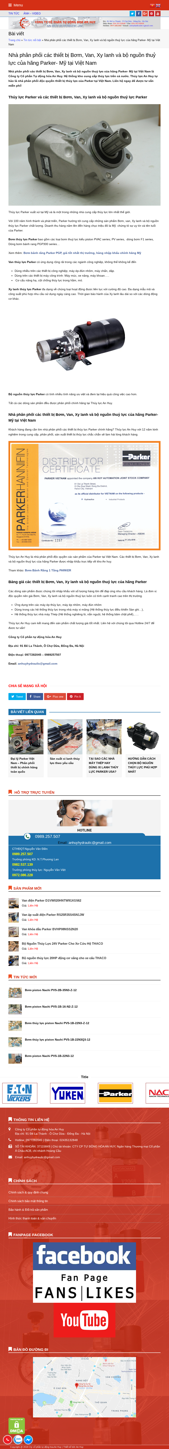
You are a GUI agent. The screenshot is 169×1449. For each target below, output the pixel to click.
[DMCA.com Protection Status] (16, 1433)
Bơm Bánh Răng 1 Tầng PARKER (48, 570)
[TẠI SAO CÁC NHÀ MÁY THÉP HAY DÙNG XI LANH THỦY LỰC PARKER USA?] (104, 736)
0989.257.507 (47, 836)
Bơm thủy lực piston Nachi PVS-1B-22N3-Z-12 (57, 1023)
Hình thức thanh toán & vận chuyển (32, 1218)
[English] (158, 7)
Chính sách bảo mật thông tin (28, 1201)
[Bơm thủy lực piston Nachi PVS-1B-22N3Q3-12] (15, 1042)
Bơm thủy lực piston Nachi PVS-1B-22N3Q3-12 (57, 1039)
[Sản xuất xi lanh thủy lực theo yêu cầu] (65, 736)
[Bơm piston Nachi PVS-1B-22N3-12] (15, 1059)
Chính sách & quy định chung (28, 1192)
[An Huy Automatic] (84, 23)
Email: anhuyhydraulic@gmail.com (37, 1157)
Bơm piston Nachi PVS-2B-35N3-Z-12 (51, 990)
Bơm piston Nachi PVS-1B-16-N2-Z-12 (51, 1006)
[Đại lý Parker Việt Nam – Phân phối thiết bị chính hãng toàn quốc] (25, 736)
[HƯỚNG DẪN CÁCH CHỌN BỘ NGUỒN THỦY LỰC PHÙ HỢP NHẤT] (143, 736)
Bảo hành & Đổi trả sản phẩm (28, 1209)
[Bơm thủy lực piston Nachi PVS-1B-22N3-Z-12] (15, 1026)
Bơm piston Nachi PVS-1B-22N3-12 (49, 1056)
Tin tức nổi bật (32, 40)
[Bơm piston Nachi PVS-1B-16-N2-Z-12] (15, 1009)
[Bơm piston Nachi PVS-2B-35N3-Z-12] (15, 993)
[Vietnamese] (153, 7)
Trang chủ (14, 40)
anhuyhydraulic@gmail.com (90, 843)
